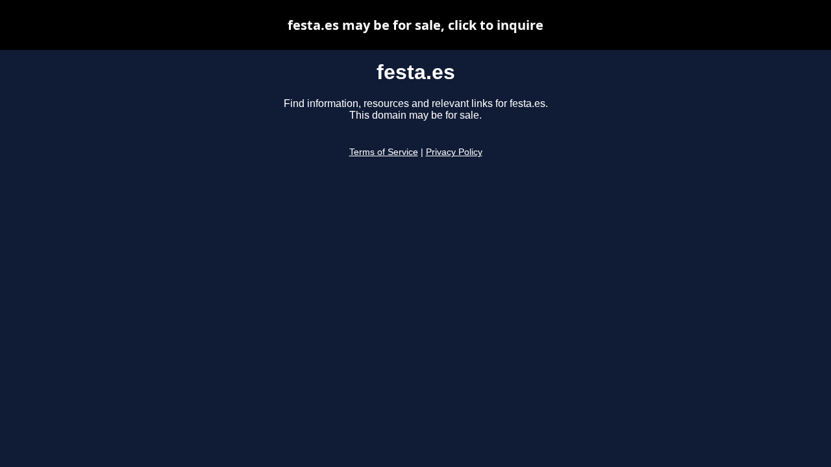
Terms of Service (383, 152)
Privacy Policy (454, 152)
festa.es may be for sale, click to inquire (415, 25)
